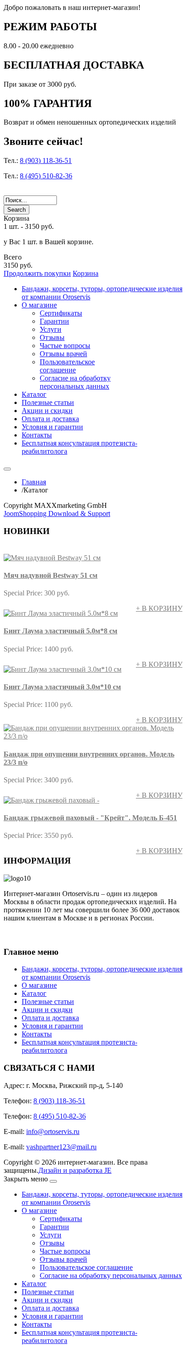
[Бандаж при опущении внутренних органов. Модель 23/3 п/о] (93, 736)
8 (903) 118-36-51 (46, 160)
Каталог (34, 993)
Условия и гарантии (52, 1026)
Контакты (37, 1034)
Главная (34, 482)
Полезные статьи (48, 1001)
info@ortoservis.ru (52, 1131)
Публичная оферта (34, 934)
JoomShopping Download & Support (57, 513)
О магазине (39, 985)
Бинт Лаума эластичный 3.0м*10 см (62, 687)
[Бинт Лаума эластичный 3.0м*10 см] (62, 669)
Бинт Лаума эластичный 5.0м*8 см (60, 631)
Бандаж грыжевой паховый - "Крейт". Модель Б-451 (90, 818)
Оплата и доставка (50, 1018)
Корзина (85, 273)
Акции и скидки (47, 1009)
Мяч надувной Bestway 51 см (51, 575)
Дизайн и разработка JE (75, 1170)
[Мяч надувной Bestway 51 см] (52, 558)
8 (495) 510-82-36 (46, 176)
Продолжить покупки (37, 273)
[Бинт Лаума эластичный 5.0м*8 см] (61, 613)
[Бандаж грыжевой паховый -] (51, 800)
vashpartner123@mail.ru (61, 1147)
